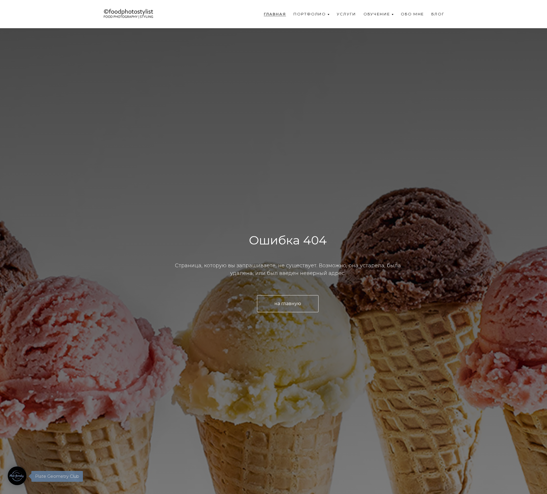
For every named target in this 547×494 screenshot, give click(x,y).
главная (275, 14)
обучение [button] (377, 14)
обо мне (412, 14)
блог (437, 14)
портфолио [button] (309, 14)
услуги (346, 14)
